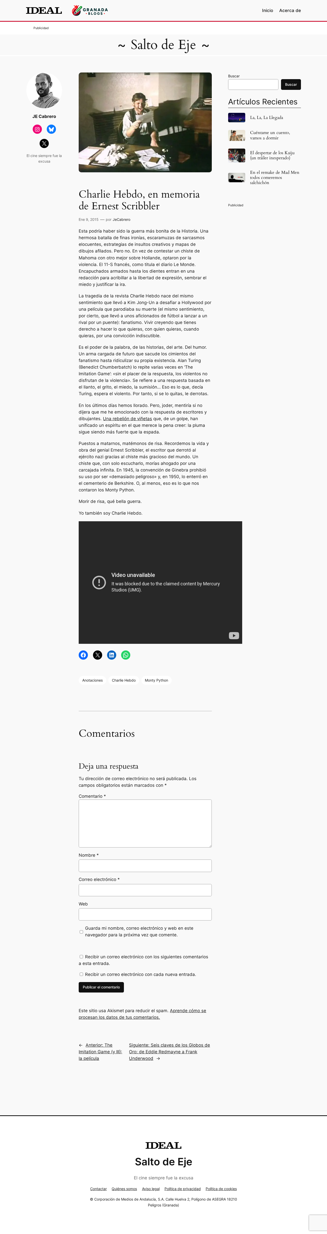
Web (83, 903)
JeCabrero (121, 219)
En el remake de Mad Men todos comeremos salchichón (274, 177)
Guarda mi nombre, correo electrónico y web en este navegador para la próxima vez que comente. (139, 931)
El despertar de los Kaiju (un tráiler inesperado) (272, 155)
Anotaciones (92, 680)
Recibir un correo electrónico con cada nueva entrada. (140, 974)
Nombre (89, 855)
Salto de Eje (163, 45)
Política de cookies (221, 1189)
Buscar (234, 76)
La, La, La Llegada (266, 117)
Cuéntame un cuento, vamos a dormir (270, 135)
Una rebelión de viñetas (127, 418)
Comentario (92, 796)
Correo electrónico (99, 879)
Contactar (98, 1189)
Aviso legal (151, 1189)
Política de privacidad (183, 1189)
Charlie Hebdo (124, 680)
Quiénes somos (124, 1189)
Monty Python (156, 680)
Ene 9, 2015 (89, 219)
